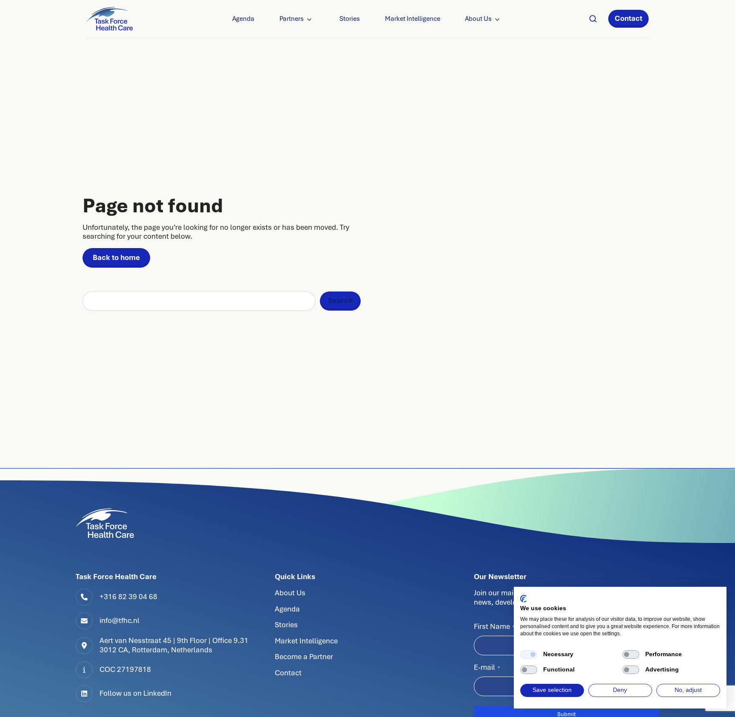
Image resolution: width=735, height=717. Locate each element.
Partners (291, 18)
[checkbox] (528, 654)
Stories (349, 18)
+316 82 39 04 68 (128, 596)
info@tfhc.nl (120, 620)
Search (340, 300)
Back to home (116, 257)
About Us (478, 18)
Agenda (243, 18)
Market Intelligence (412, 18)
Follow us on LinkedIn (135, 693)
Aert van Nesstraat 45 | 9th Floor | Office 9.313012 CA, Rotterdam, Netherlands (174, 645)
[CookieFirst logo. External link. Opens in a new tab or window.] (523, 599)
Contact (628, 18)
